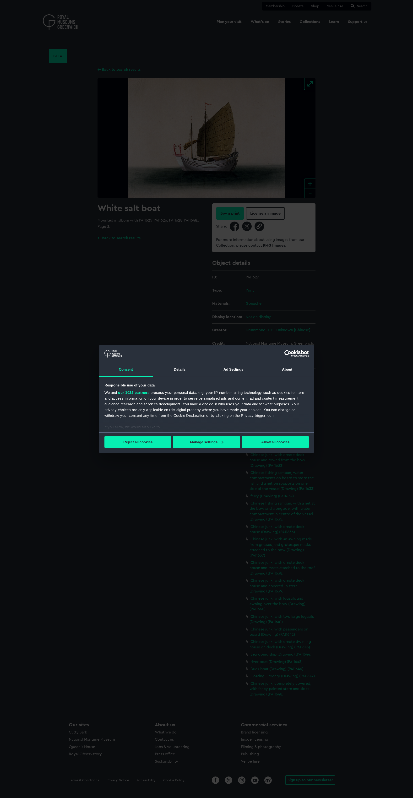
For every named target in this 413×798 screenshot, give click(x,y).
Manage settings (203, 442)
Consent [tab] (126, 369)
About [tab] (287, 369)
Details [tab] (179, 369)
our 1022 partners (134, 393)
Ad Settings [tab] (233, 369)
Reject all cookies (137, 442)
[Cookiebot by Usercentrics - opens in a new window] (288, 353)
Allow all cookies (275, 442)
